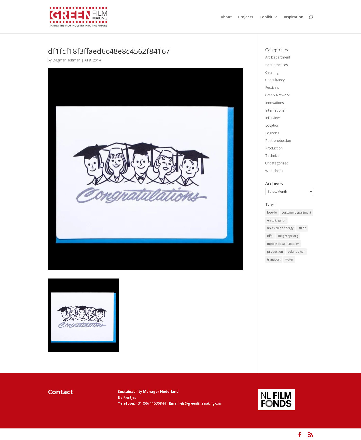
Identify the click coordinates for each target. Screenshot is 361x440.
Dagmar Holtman (66, 60)
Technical (272, 155)
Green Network (277, 95)
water (289, 259)
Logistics (272, 133)
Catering (271, 72)
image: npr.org (288, 236)
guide (302, 228)
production (275, 251)
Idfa (270, 236)
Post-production (278, 140)
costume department (296, 212)
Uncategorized (276, 163)
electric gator (276, 220)
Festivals (272, 87)
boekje (272, 212)
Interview (272, 117)
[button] (83, 315)
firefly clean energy (280, 228)
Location (272, 125)
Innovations (274, 102)
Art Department (277, 57)
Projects (245, 17)
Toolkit (266, 17)
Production (274, 148)
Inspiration (293, 17)
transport (273, 259)
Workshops (274, 170)
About (226, 17)
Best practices (276, 64)
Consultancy (275, 79)
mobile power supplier (283, 244)
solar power (296, 251)
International (275, 110)
